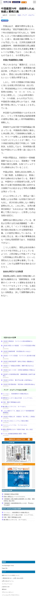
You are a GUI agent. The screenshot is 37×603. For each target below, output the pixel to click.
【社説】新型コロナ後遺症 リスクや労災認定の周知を (19, 346)
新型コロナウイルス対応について (10, 575)
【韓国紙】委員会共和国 (11, 494)
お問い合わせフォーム (8, 581)
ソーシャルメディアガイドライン (10, 595)
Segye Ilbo (4, 568)
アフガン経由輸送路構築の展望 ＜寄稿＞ (15, 433)
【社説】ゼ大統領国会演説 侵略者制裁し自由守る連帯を (19, 375)
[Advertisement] (18, 317)
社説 (19, 15)
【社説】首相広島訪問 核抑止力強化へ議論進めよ (18, 361)
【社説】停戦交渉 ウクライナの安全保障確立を (18, 341)
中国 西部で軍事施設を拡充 (11, 402)
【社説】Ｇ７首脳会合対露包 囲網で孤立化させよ (18, 365)
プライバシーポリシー (8, 592)
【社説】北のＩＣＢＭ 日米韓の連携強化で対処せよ (19, 370)
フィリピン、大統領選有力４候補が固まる (15, 393)
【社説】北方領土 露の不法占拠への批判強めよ (18, 380)
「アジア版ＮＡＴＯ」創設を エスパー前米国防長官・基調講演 (19, 411)
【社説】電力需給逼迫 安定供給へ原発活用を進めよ (19, 384)
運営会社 (4, 589)
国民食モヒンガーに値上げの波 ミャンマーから (18, 398)
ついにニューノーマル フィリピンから (15, 425)
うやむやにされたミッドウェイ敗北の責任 (15, 421)
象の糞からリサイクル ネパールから (14, 406)
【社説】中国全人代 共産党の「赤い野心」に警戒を (19, 416)
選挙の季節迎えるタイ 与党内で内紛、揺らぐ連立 (18, 429)
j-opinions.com (5, 586)
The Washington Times (8, 565)
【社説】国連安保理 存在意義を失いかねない (17, 351)
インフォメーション (7, 584)
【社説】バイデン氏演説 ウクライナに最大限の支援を (19, 356)
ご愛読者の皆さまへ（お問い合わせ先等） (13, 578)
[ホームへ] (12, 2)
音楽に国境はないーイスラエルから (14, 496)
